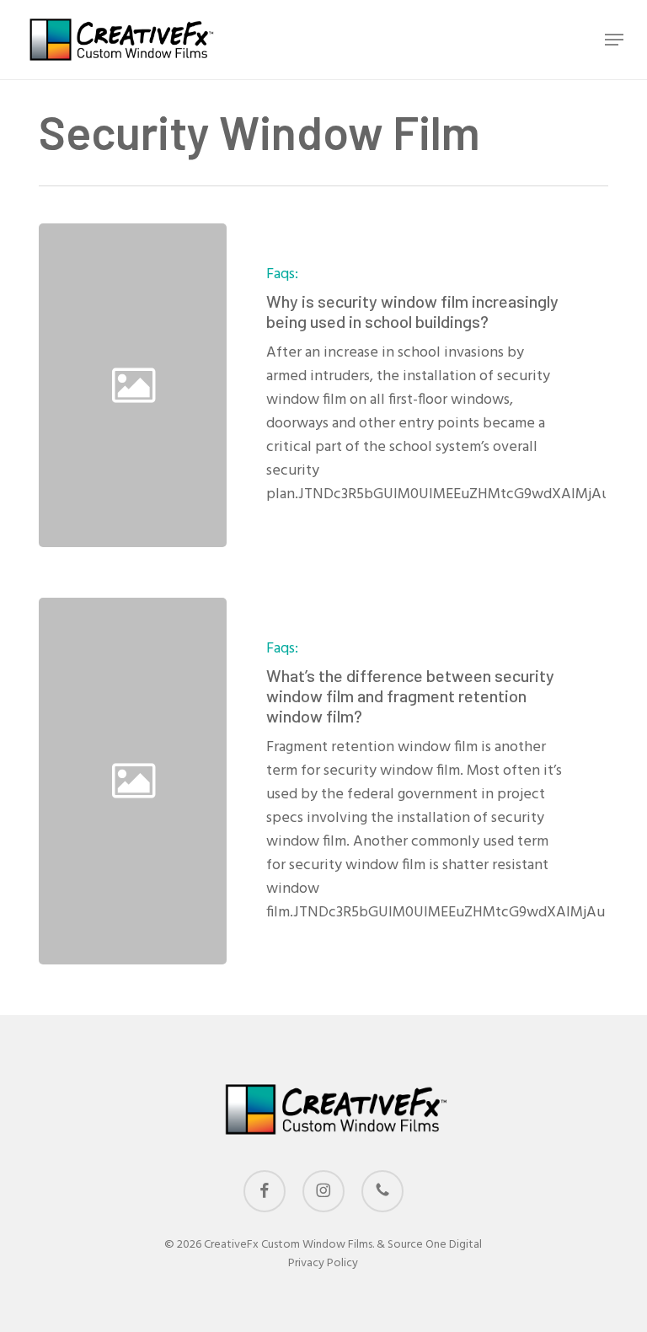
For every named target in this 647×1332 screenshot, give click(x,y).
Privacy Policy (323, 1263)
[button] (614, 39)
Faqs (280, 274)
